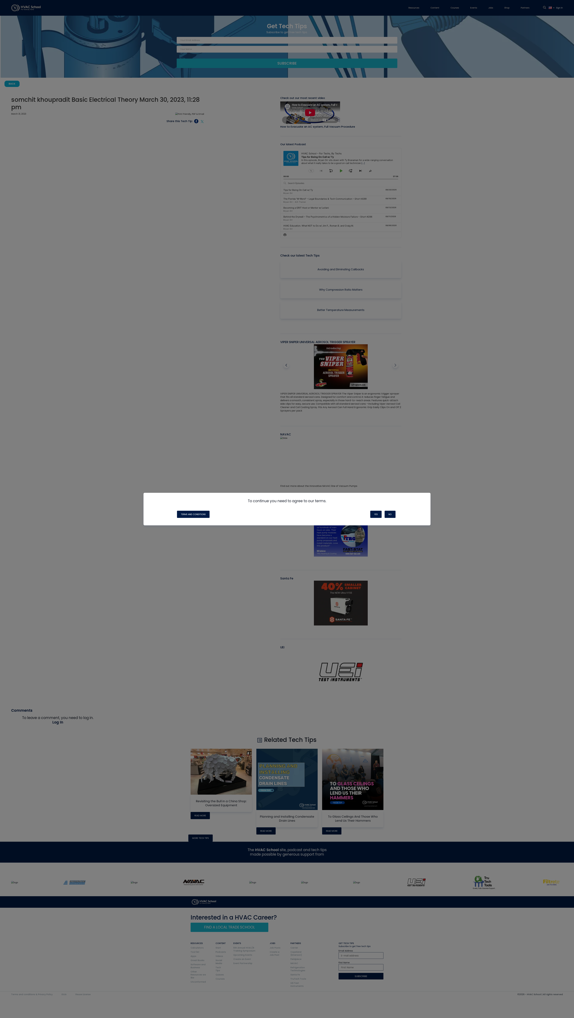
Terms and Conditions (193, 514)
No (390, 514)
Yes (376, 514)
